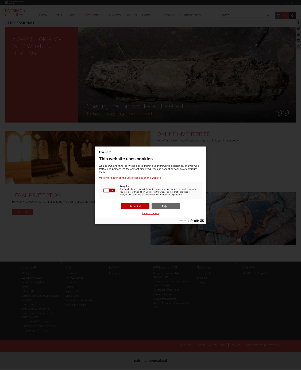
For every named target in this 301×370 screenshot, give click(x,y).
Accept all (135, 206)
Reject (165, 206)
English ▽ (105, 152)
